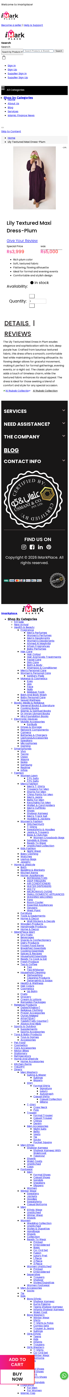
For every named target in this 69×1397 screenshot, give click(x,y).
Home (11, 99)
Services (13, 111)
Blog (10, 107)
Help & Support (33, 25)
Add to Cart (17, 1362)
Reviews (17, 333)
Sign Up (12, 69)
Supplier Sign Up (18, 77)
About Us (13, 103)
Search (59, 51)
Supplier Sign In (17, 73)
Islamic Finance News (21, 115)
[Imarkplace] (15, 39)
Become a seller (11, 25)
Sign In (12, 65)
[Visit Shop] (16, 391)
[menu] (2, 127)
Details (19, 323)
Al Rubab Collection (45, 391)
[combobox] (38, 51)
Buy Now (17, 1377)
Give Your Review (22, 240)
